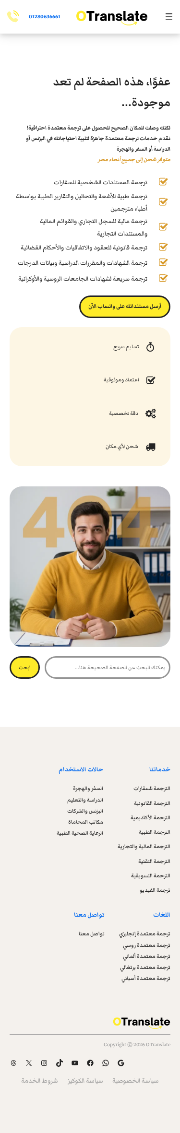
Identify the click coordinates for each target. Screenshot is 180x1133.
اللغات (161, 915)
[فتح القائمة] (169, 17)
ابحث (25, 667)
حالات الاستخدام (81, 769)
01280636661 (44, 16)
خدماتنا (159, 769)
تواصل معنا (89, 915)
